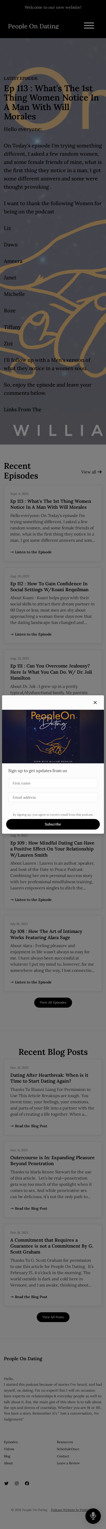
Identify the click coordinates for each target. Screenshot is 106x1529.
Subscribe (53, 824)
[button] (95, 702)
